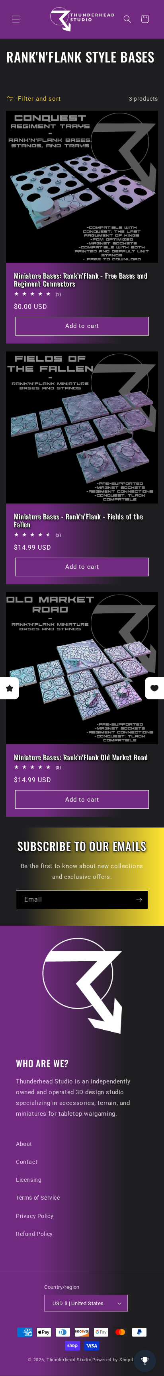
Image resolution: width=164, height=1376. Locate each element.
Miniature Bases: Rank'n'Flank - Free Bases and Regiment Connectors (81, 280)
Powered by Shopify (114, 1359)
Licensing (28, 1180)
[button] (16, 19)
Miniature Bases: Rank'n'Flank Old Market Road (81, 757)
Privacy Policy (34, 1216)
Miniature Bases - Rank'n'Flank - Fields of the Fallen (78, 521)
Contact (26, 1162)
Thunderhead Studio (69, 1359)
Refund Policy (34, 1234)
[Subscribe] (139, 899)
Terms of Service (38, 1197)
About (24, 1144)
